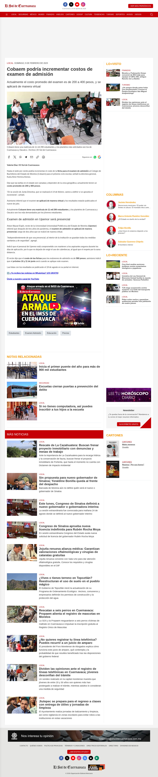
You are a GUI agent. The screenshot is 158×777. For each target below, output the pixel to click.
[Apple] (91, 758)
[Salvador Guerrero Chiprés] (111, 243)
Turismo (110, 14)
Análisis (60, 14)
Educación (51, 333)
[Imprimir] (43, 157)
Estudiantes (14, 333)
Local (14, 14)
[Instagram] (83, 4)
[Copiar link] (38, 157)
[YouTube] (77, 4)
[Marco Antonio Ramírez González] (111, 217)
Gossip (80, 14)
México (33, 14)
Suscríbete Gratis (128, 424)
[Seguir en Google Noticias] (99, 157)
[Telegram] (26, 157)
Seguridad (23, 14)
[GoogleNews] (85, 758)
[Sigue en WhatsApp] (95, 157)
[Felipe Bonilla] (111, 230)
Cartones (70, 14)
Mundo (41, 14)
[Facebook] (65, 4)
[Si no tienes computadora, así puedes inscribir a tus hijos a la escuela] (22, 411)
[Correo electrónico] (32, 157)
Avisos (130, 14)
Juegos (138, 14)
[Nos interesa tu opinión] (79, 736)
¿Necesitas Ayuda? (79, 752)
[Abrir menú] (6, 14)
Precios (65, 333)
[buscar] (151, 14)
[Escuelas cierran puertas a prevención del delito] (22, 390)
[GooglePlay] (97, 758)
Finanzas (50, 14)
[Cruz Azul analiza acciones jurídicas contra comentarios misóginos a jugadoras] (113, 264)
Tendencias (99, 14)
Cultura (88, 14)
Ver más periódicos (140, 6)
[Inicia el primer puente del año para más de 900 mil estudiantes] (22, 370)
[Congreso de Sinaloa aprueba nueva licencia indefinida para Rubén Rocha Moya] (22, 531)
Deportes (120, 14)
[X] (71, 4)
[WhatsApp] (20, 157)
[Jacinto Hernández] (111, 205)
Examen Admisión (33, 333)
